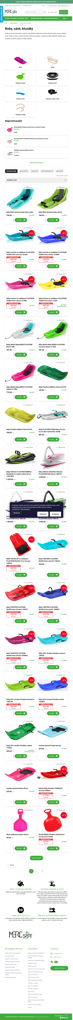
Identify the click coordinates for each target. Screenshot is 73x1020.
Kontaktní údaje (27, 5)
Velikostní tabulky (10, 967)
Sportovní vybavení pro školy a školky (13, 973)
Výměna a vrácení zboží (11, 959)
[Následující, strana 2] (37, 871)
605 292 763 (57, 957)
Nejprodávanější (47, 171)
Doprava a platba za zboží (12, 961)
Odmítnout (43, 514)
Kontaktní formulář (59, 968)
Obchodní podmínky (10, 977)
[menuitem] (17, 18)
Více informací (25, 509)
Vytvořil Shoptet (58, 1016)
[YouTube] (56, 961)
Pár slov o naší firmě (10, 964)
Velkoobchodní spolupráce (12, 970)
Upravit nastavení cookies (42, 1016)
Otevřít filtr (12, 180)
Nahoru (12, 865)
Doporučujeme (11, 171)
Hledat (44, 12)
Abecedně (59, 171)
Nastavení (17, 513)
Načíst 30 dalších (36, 858)
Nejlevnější (24, 171)
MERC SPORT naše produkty (13, 5)
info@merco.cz (58, 953)
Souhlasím (55, 514)
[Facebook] (51, 961)
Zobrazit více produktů (36, 162)
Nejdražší (34, 171)
